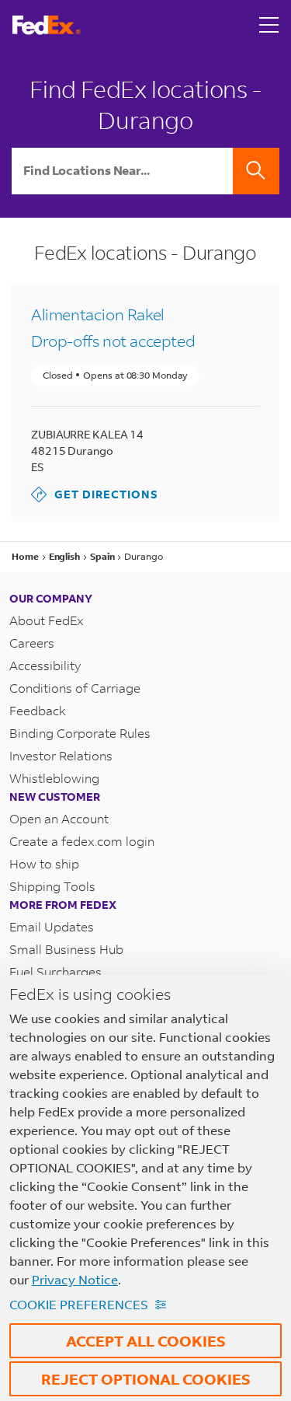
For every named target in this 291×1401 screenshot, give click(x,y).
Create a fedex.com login (81, 841)
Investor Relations (61, 755)
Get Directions (94, 494)
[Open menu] (269, 25)
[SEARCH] (256, 171)
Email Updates (51, 926)
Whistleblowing (54, 778)
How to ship (44, 863)
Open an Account (59, 818)
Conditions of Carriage (74, 688)
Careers (31, 642)
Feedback (37, 710)
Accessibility (45, 665)
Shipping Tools (52, 886)
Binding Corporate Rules (80, 733)
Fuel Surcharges (55, 971)
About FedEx (46, 620)
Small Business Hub (66, 949)
